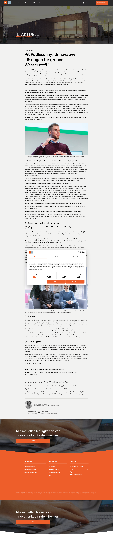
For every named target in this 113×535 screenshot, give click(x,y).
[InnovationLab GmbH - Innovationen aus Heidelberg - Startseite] (7, 2)
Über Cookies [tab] (76, 256)
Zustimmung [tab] (37, 256)
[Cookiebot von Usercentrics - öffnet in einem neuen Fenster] (78, 252)
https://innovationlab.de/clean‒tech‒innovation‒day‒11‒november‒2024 (46, 389)
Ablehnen (56, 281)
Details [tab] (56, 256)
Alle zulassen (75, 281)
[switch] (49, 277)
